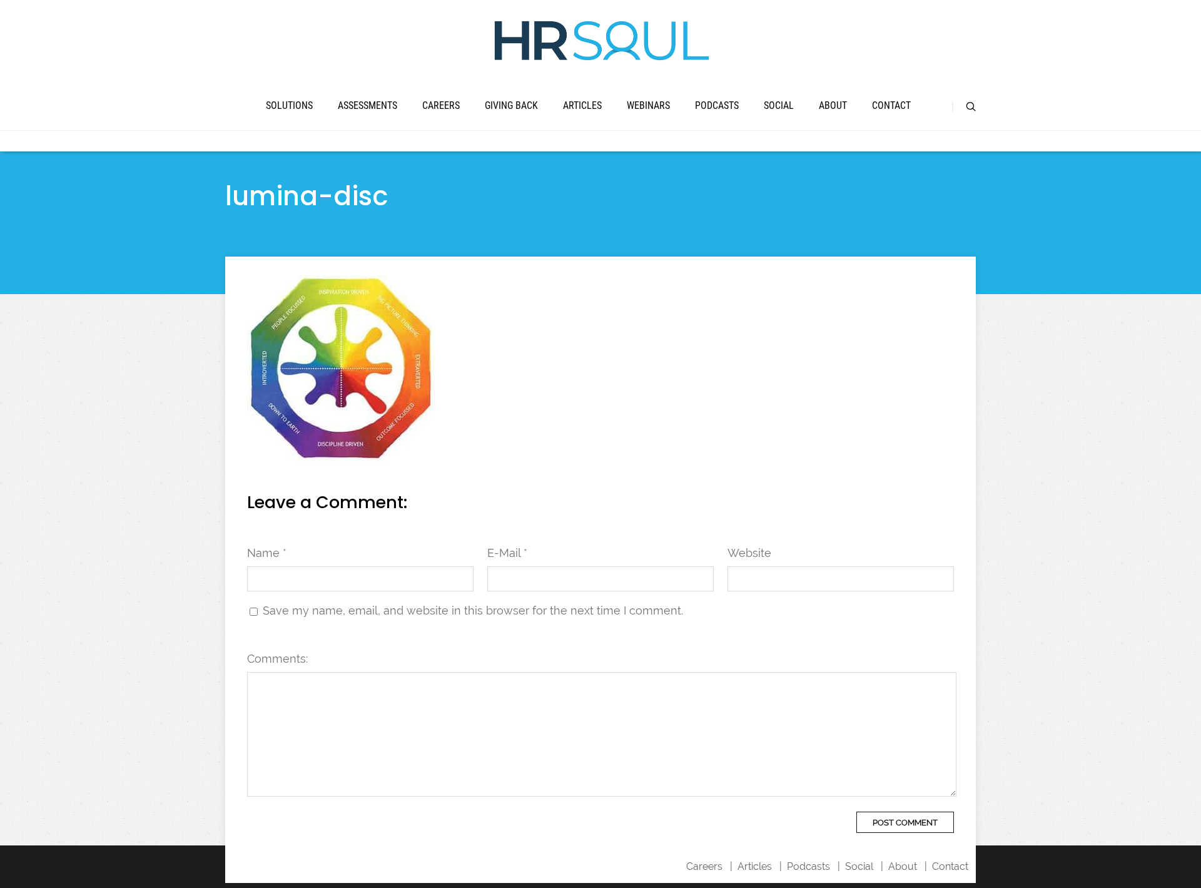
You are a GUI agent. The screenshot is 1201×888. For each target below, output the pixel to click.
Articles (582, 105)
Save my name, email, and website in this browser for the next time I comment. (473, 610)
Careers (441, 105)
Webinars (648, 105)
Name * (266, 552)
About (833, 105)
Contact (891, 105)
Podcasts (717, 105)
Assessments (367, 105)
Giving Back (511, 105)
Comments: (277, 658)
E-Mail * (507, 552)
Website (749, 552)
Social (779, 105)
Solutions (289, 105)
